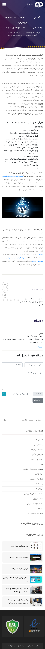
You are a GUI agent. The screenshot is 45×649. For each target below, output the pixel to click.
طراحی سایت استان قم (20, 568)
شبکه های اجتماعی (36, 479)
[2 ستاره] (14, 300)
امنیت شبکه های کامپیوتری (33, 493)
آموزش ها (39, 489)
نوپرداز (41, 254)
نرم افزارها (39, 484)
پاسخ (40, 347)
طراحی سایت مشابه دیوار (19, 546)
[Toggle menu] (4, 4)
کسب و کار (39, 439)
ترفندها (40, 508)
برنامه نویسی (38, 444)
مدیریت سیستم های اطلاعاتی (33, 469)
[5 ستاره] (4, 300)
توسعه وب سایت (37, 459)
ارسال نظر (38, 400)
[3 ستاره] (11, 300)
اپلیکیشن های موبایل (35, 513)
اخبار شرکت (39, 474)
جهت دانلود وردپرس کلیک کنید (12, 176)
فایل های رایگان (37, 454)
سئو (41, 464)
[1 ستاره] (18, 300)
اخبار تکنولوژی (38, 498)
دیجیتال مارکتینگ (37, 449)
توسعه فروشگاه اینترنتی (35, 503)
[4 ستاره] (7, 300)
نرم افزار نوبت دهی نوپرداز (19, 557)
